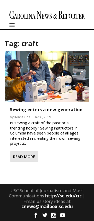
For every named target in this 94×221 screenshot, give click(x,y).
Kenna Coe (22, 117)
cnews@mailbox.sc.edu (47, 206)
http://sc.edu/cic (63, 196)
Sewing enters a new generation (46, 109)
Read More (24, 156)
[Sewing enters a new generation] (47, 76)
